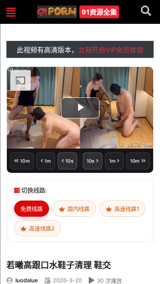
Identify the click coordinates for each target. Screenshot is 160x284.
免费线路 (31, 208)
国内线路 (78, 208)
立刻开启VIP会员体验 (110, 50)
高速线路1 (126, 208)
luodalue (26, 280)
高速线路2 (41, 228)
